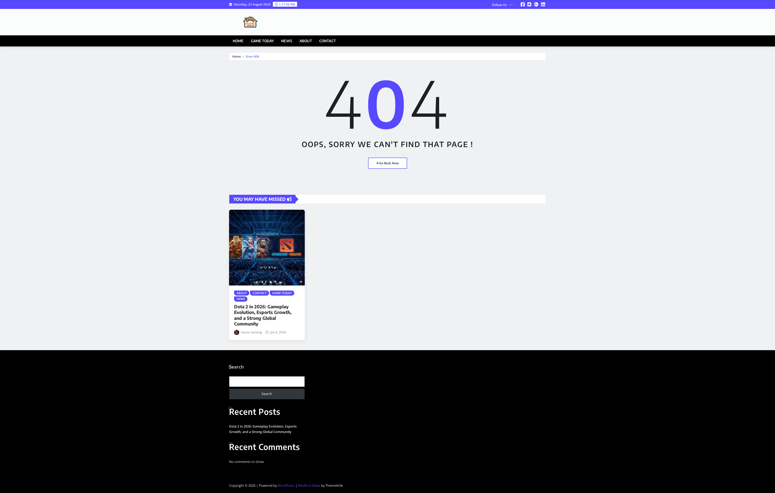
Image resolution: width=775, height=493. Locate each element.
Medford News (309, 485)
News (286, 41)
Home (238, 41)
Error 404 (252, 56)
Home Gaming (251, 332)
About (306, 41)
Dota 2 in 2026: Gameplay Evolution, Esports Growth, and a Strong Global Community (262, 315)
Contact (327, 41)
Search (236, 367)
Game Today (262, 41)
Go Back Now (389, 163)
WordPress (286, 485)
